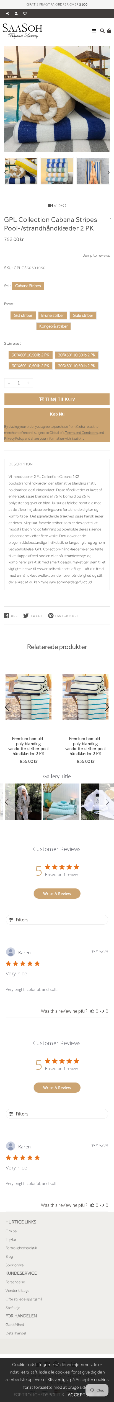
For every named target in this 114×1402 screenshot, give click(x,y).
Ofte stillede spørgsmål (24, 1299)
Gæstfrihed (15, 1324)
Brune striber (52, 315)
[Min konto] (17, 14)
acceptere (84, 1394)
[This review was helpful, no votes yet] (92, 1011)
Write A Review (57, 893)
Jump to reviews (96, 255)
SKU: (8, 268)
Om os (11, 1231)
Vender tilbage (17, 1290)
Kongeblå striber (53, 326)
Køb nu (57, 414)
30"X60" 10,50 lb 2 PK (30, 355)
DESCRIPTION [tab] (21, 464)
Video (59, 205)
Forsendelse (15, 1282)
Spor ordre (15, 1265)
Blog (9, 1256)
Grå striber (23, 315)
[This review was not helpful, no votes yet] (102, 1011)
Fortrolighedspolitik (21, 1248)
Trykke (11, 1239)
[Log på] (8, 14)
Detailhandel (16, 1333)
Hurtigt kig (28, 723)
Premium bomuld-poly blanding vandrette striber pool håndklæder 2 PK (28, 746)
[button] (7, 802)
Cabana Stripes (28, 286)
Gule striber (83, 315)
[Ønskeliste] (25, 14)
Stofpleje (13, 1307)
